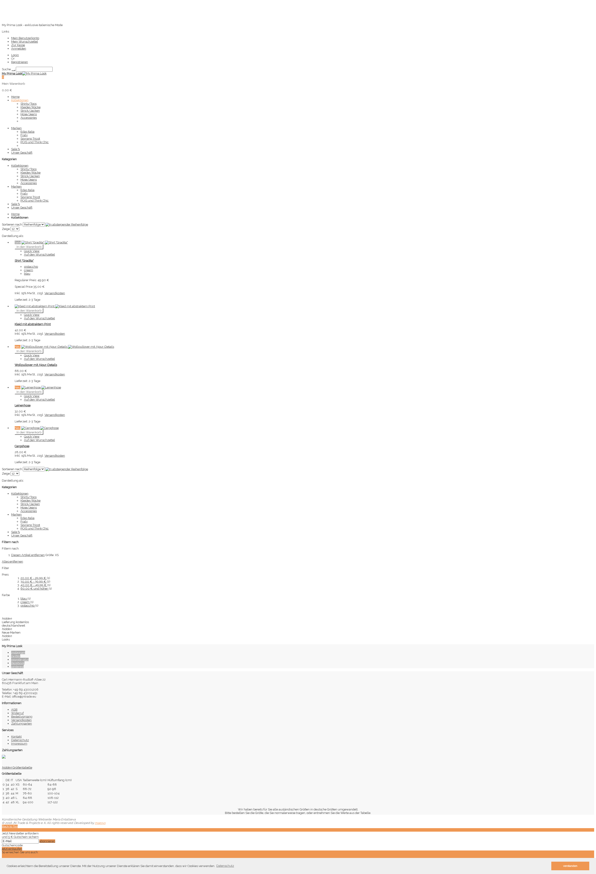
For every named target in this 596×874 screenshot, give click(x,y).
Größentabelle (17, 767)
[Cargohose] (40, 428)
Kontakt (16, 736)
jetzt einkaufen (12, 848)
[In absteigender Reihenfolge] (66, 224)
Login (15, 55)
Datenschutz (20, 740)
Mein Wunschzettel (24, 41)
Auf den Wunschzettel (39, 254)
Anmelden (18, 48)
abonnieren (47, 841)
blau (23, 598)
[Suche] (13, 70)
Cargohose (22, 446)
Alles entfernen (12, 561)
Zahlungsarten (21, 723)
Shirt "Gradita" (24, 260)
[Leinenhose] (41, 387)
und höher (34, 588)
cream (25, 602)
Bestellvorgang (21, 716)
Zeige (6, 229)
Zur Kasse (18, 45)
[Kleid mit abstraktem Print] (55, 306)
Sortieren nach (12, 224)
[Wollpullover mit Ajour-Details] (67, 346)
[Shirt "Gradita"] (44, 242)
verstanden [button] (570, 865)
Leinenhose (22, 405)
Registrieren (19, 62)
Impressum (19, 743)
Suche (6, 69)
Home (15, 214)
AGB (14, 709)
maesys (100, 823)
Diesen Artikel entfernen (28, 555)
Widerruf (17, 713)
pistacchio (27, 605)
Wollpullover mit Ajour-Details (36, 365)
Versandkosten (54, 293)
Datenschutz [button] (225, 865)
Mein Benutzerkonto (25, 38)
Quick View (32, 251)
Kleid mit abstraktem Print (33, 324)
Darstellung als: (13, 236)
